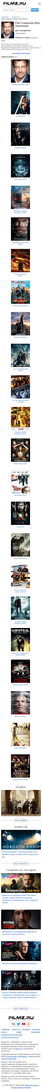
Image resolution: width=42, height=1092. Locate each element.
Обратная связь (32, 1085)
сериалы (36, 1029)
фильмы (26, 1029)
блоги (4, 1032)
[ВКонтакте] (13, 1024)
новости (16, 1029)
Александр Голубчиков (17, 1056)
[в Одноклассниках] (29, 1024)
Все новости (21, 863)
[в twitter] (18, 1024)
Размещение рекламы (21, 1087)
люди (18, 1032)
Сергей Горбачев (8, 1059)
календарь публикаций (11, 1035)
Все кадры (21, 820)
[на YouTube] (24, 1024)
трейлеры (5, 1029)
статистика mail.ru (10, 1037)
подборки (35, 1032)
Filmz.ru (18, 1049)
